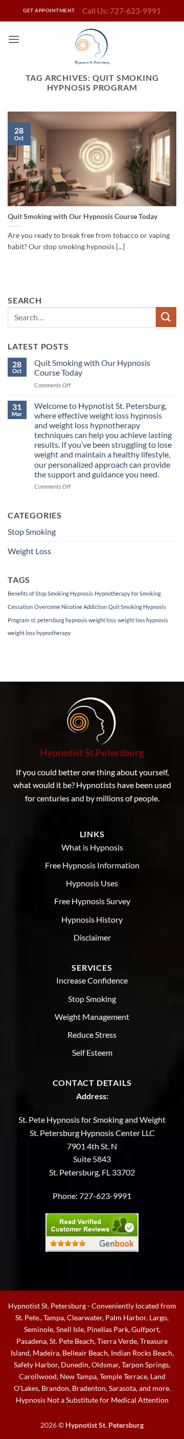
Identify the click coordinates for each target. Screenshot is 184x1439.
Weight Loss (29, 551)
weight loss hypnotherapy (39, 632)
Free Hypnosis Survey (92, 901)
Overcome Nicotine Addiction (70, 606)
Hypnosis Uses (92, 883)
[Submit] (166, 317)
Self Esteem (92, 1052)
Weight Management (92, 1016)
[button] (14, 39)
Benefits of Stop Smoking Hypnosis (50, 593)
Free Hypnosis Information (92, 865)
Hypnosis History (92, 919)
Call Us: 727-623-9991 (121, 10)
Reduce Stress (92, 1034)
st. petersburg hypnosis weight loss (73, 620)
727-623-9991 (105, 1196)
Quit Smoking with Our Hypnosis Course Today (82, 216)
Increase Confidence (92, 980)
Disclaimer (92, 937)
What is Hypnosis (92, 847)
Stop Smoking (32, 531)
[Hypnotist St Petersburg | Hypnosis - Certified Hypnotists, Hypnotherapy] (92, 46)
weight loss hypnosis (143, 620)
